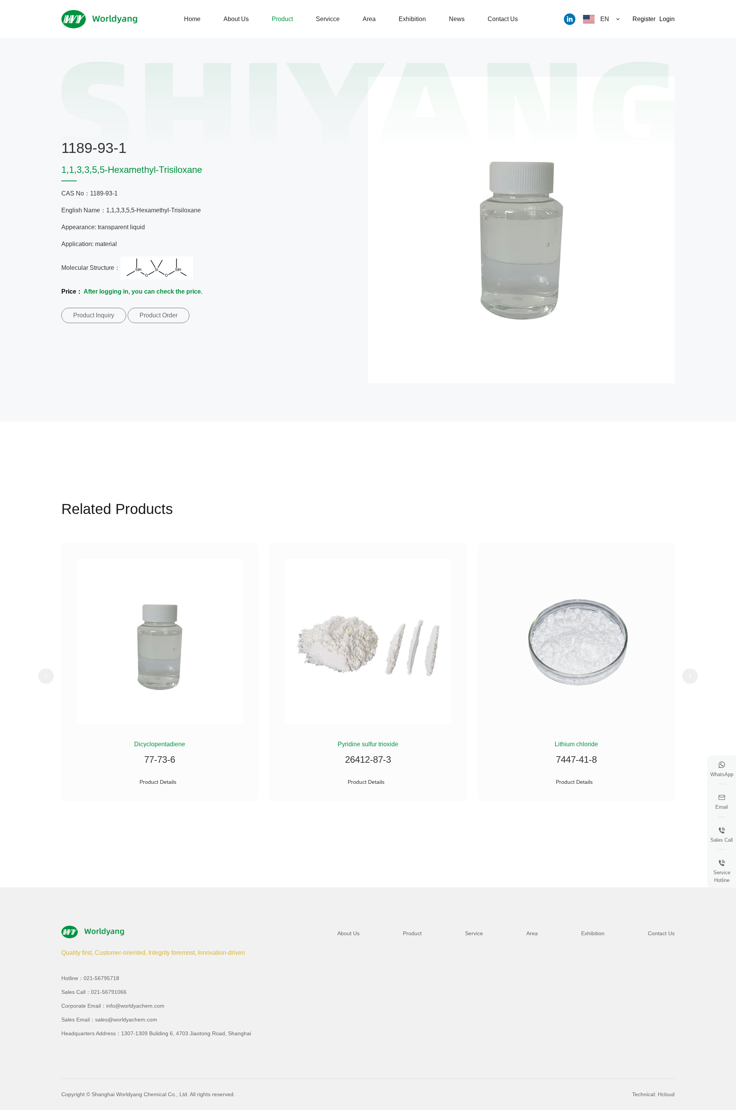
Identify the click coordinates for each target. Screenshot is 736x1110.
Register (644, 19)
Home (192, 19)
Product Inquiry (93, 315)
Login (667, 19)
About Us (236, 19)
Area (369, 19)
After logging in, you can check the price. (143, 291)
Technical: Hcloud (653, 1094)
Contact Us (503, 19)
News (457, 19)
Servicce (328, 19)
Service (474, 933)
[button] (46, 676)
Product (282, 19)
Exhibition (412, 19)
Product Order (158, 315)
